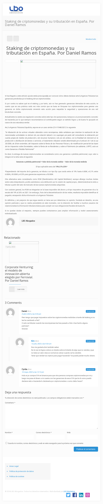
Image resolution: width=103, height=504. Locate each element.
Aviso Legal (14, 466)
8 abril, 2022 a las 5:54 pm (31, 314)
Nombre (8, 432)
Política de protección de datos (21, 471)
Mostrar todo (91, 39)
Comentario (10, 403)
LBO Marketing (69, 491)
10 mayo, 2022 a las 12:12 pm (33, 372)
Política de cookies (16, 476)
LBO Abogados (28, 221)
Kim (33, 341)
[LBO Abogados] (16, 9)
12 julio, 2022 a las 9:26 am (41, 344)
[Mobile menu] (93, 9)
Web (69, 432)
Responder (91, 311)
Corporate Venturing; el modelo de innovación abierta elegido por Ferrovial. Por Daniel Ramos (19, 273)
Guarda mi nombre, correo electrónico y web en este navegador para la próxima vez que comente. (46, 443)
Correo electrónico (44, 432)
